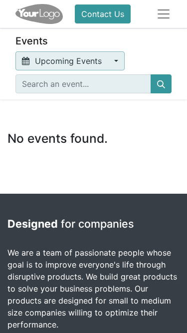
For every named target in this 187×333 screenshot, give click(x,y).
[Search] (161, 83)
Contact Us (102, 14)
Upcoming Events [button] (68, 61)
